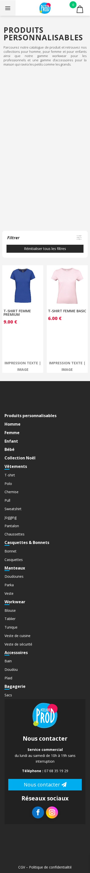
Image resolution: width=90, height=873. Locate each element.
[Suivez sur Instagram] (52, 812)
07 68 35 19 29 (56, 770)
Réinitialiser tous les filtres (45, 248)
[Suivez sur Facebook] (38, 812)
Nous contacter (42, 784)
